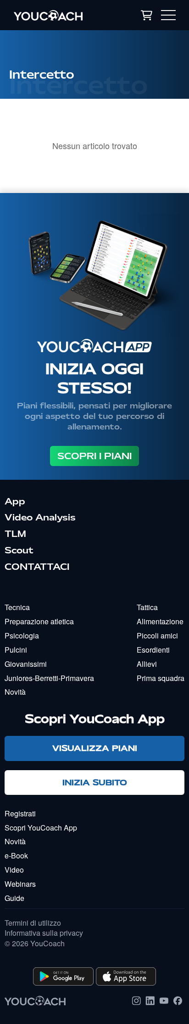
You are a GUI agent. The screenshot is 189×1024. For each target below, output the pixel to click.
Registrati (20, 813)
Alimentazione (160, 621)
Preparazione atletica (39, 621)
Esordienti (153, 649)
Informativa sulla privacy (44, 933)
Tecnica (17, 607)
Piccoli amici (157, 635)
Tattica (147, 607)
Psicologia (22, 635)
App (15, 501)
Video (14, 869)
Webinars (20, 884)
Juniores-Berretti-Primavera (49, 678)
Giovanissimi (26, 664)
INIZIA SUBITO (94, 782)
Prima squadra (160, 678)
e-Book (16, 855)
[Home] (59, 15)
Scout (19, 550)
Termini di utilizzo (33, 923)
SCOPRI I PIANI (94, 456)
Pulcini (16, 649)
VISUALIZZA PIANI (94, 748)
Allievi (147, 664)
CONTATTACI (37, 567)
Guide (14, 898)
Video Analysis (40, 517)
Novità (15, 691)
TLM (15, 534)
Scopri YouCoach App (41, 827)
